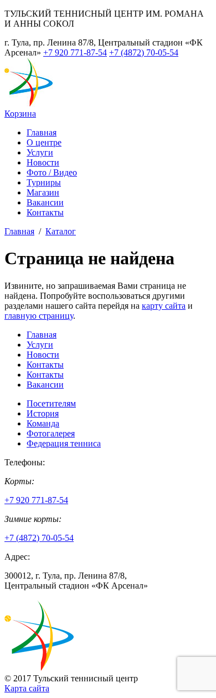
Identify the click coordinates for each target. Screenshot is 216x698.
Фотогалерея (51, 433)
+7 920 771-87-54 (75, 52)
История (43, 413)
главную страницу (38, 315)
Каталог (60, 231)
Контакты (45, 212)
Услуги (40, 152)
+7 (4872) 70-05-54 (143, 52)
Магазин (43, 192)
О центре (44, 142)
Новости (43, 162)
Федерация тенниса (64, 443)
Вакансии (45, 202)
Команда (43, 423)
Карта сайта (26, 688)
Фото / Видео (52, 172)
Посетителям (51, 403)
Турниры (44, 182)
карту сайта (164, 305)
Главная (41, 132)
